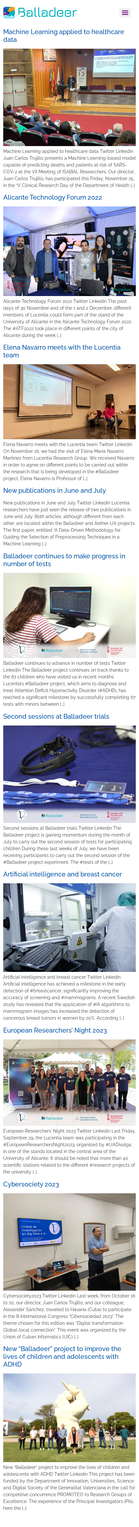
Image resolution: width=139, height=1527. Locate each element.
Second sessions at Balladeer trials (56, 716)
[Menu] (125, 13)
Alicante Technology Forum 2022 (52, 197)
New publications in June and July (54, 490)
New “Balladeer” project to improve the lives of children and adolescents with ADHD (62, 1356)
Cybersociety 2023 (31, 1184)
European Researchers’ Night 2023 (55, 1030)
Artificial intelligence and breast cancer (62, 874)
